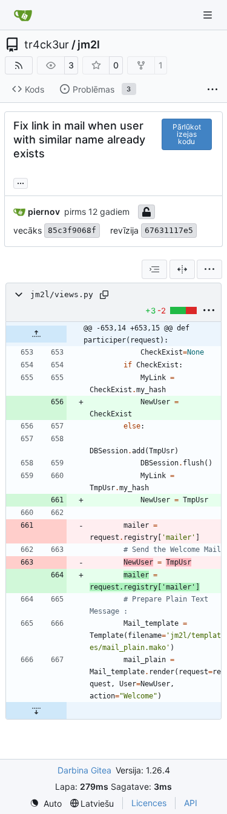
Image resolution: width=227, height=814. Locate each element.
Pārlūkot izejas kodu (187, 134)
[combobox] (154, 269)
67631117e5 (169, 230)
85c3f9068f (72, 230)
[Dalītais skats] (182, 269)
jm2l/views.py (61, 294)
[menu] (209, 269)
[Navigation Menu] (209, 15)
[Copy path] (104, 294)
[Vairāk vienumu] (212, 89)
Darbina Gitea (84, 770)
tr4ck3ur (46, 45)
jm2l (88, 45)
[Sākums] (23, 15)
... (20, 182)
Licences (148, 803)
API (190, 803)
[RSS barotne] (19, 65)
